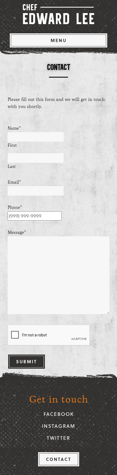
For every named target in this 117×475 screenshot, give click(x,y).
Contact (58, 459)
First (12, 145)
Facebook (59, 413)
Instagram (58, 425)
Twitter (58, 437)
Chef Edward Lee (58, 14)
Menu (59, 40)
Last (12, 166)
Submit (26, 361)
